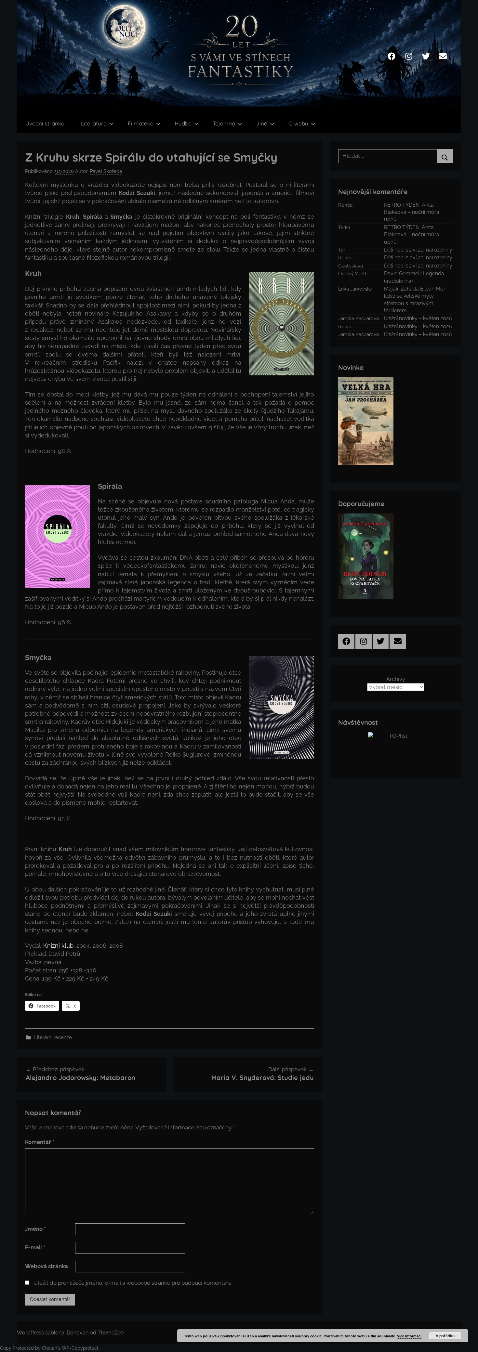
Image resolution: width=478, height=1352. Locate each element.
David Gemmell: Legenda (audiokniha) (414, 277)
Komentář (39, 1142)
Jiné (261, 123)
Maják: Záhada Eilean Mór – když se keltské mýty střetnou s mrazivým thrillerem (417, 300)
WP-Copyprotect (80, 1348)
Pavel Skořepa (106, 171)
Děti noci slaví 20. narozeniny (418, 250)
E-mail (35, 1247)
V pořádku (445, 1336)
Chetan (49, 1348)
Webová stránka (46, 1266)
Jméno (35, 1229)
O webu (298, 123)
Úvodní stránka (44, 123)
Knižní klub (58, 945)
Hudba (183, 123)
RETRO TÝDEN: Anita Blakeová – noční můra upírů (411, 212)
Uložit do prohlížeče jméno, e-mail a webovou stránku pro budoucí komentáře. (132, 1283)
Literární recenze (53, 1037)
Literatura (94, 123)
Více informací (409, 1335)
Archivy (395, 679)
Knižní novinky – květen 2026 (418, 318)
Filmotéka (140, 123)
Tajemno (224, 123)
